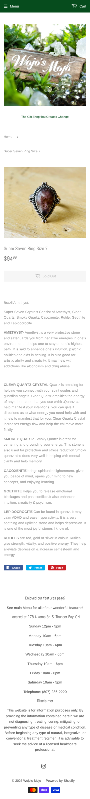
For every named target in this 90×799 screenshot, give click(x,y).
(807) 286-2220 (54, 692)
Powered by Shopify (60, 780)
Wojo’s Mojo (32, 780)
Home (8, 137)
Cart (82, 6)
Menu (14, 6)
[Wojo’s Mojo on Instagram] (43, 767)
